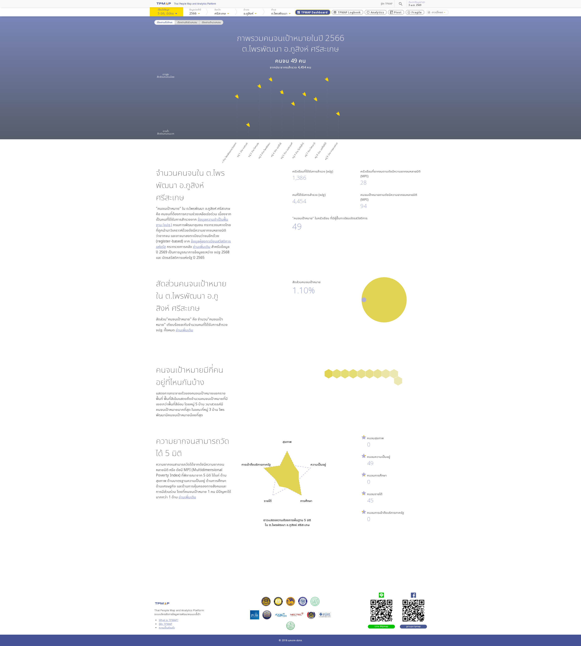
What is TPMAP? (168, 620)
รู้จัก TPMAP (386, 3)
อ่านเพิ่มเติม (201, 246)
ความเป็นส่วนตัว (167, 627)
